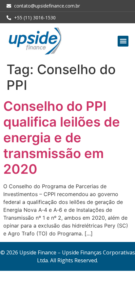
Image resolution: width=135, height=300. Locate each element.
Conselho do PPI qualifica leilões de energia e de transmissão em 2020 (61, 137)
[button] (123, 41)
